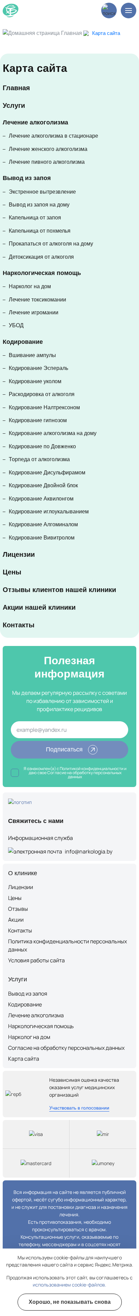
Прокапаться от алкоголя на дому (51, 244)
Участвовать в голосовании (79, 1108)
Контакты (18, 625)
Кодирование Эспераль (38, 368)
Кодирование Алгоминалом (43, 524)
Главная (71, 33)
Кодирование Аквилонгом (41, 499)
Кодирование (23, 341)
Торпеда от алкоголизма (39, 459)
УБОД (16, 325)
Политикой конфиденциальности (91, 768)
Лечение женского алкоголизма (48, 149)
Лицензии (19, 554)
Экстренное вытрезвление (42, 192)
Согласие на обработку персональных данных (66, 1048)
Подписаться (64, 749)
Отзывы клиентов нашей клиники (59, 589)
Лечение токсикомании (37, 299)
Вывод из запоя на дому (39, 205)
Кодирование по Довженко (42, 446)
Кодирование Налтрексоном (44, 407)
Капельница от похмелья (40, 231)
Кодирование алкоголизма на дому (52, 433)
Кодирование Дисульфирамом (47, 472)
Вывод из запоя (27, 178)
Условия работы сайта (36, 960)
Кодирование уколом (35, 381)
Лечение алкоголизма (35, 122)
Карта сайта (23, 1058)
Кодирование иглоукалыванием (49, 511)
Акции (16, 919)
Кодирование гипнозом (38, 420)
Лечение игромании (33, 312)
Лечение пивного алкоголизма (47, 162)
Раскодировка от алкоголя (42, 394)
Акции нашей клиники (39, 607)
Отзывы (18, 908)
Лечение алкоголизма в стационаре (53, 136)
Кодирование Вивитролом (42, 538)
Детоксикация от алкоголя (41, 257)
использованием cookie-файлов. (69, 1284)
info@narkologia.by (88, 851)
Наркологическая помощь (42, 273)
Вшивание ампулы (32, 355)
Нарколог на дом (30, 286)
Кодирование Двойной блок (43, 485)
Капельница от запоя (35, 217)
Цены (12, 572)
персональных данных (94, 775)
